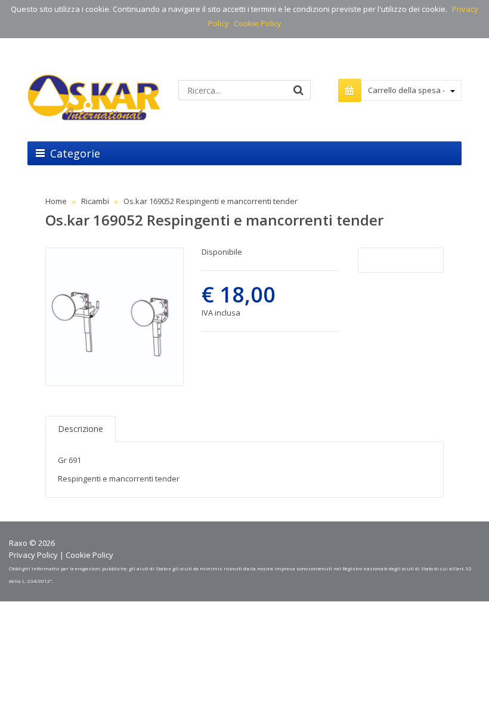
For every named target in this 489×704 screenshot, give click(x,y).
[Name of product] (114, 316)
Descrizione (80, 428)
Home (56, 201)
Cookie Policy (257, 23)
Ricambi (95, 201)
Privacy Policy (33, 554)
